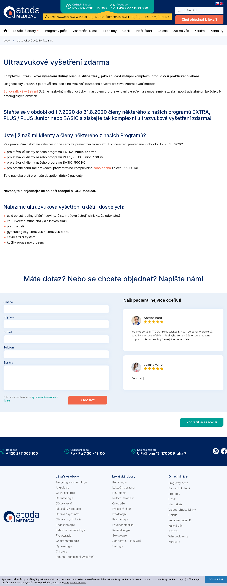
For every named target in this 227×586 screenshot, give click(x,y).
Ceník (172, 499)
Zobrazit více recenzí (202, 422)
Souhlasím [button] (216, 579)
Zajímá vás (175, 526)
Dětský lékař (64, 503)
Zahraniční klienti (179, 488)
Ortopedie (118, 503)
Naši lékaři (175, 504)
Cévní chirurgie (65, 493)
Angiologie (62, 487)
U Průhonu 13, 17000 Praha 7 (161, 453)
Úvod (7, 40)
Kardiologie (119, 482)
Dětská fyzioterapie (68, 508)
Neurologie (119, 493)
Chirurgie (61, 551)
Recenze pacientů (180, 520)
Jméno (8, 302)
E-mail (8, 332)
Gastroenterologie (67, 541)
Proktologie (119, 514)
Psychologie (120, 519)
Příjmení (9, 317)
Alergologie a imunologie (71, 482)
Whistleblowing (178, 536)
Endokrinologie (65, 525)
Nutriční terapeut (123, 498)
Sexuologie (119, 535)
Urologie (117, 546)
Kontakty (174, 541)
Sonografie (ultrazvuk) (126, 541)
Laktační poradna (123, 487)
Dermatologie (64, 498)
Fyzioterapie (63, 535)
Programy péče (178, 483)
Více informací (78, 582)
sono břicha (102, 168)
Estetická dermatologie (70, 530)
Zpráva (8, 362)
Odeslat (88, 400)
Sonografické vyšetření (21, 91)
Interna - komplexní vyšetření (74, 557)
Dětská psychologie (68, 519)
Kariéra (173, 531)
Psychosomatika (123, 525)
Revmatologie (121, 530)
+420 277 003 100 (132, 8)
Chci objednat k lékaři (199, 19)
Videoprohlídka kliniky (182, 509)
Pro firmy (174, 493)
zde (66, 582)
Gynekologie (64, 546)
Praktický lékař (121, 508)
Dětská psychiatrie (68, 514)
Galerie (172, 515)
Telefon (9, 347)
